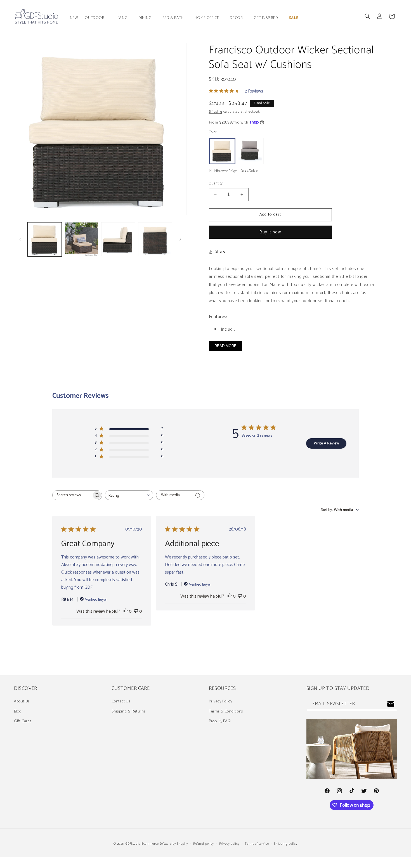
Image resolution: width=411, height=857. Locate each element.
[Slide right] (180, 239)
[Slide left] (20, 239)
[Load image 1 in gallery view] (45, 239)
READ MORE (225, 346)
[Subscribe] (390, 704)
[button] (96, 18)
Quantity (216, 183)
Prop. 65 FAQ (220, 721)
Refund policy (203, 843)
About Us (22, 701)
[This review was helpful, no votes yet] (125, 611)
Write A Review (326, 443)
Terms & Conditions (226, 711)
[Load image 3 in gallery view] (118, 239)
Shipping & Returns (129, 711)
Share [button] (220, 251)
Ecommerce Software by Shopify (164, 843)
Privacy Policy (220, 701)
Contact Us (121, 701)
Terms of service (257, 843)
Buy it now (270, 232)
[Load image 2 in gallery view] (82, 239)
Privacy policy (229, 843)
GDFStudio (133, 843)
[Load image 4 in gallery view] (155, 239)
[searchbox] (72, 495)
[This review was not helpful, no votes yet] (136, 611)
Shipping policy (285, 843)
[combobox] (129, 495)
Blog (17, 711)
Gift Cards (22, 721)
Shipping (216, 111)
